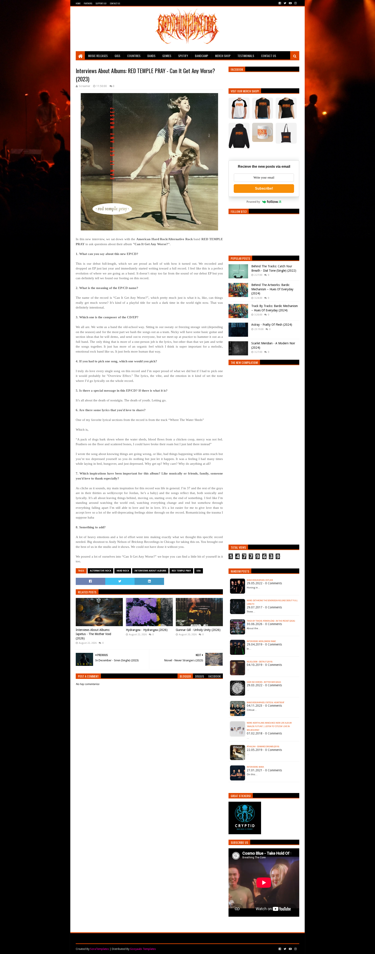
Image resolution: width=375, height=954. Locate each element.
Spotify (183, 55)
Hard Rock (123, 571)
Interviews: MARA (255, 767)
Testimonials (245, 55)
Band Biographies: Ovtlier (260, 580)
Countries (133, 55)
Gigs (117, 55)
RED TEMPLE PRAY (181, 571)
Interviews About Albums (150, 571)
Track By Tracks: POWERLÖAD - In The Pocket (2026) (271, 621)
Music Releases (98, 55)
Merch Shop (222, 55)
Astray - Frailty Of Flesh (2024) (271, 324)
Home (78, 3)
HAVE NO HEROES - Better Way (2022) (264, 682)
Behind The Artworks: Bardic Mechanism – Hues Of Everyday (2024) (272, 289)
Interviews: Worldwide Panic (261, 641)
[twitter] (285, 3)
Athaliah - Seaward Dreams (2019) (263, 746)
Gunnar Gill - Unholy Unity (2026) (198, 630)
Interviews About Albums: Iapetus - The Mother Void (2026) (93, 634)
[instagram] (295, 3)
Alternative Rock (100, 571)
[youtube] (290, 3)
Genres (166, 55)
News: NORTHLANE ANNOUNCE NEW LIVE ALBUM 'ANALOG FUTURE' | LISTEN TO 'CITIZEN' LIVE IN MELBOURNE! (269, 726)
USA (198, 571)
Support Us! (101, 3)
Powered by (253, 201)
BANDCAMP (201, 55)
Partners (88, 3)
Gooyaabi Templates (143, 949)
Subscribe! (264, 188)
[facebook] (280, 3)
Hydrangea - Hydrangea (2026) (147, 630)
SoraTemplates (99, 949)
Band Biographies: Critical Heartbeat (265, 702)
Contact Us (115, 3)
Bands (151, 55)
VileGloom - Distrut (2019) (259, 662)
